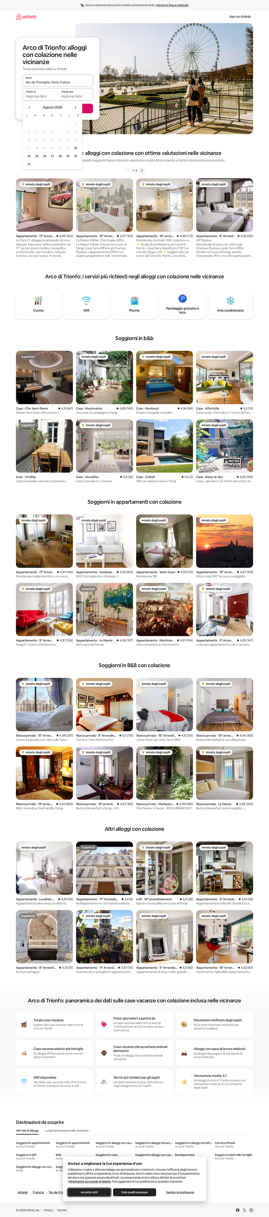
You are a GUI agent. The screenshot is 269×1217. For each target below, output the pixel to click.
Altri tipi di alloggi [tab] (27, 1130)
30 (75, 156)
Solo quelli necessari (134, 1192)
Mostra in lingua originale (172, 5)
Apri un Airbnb (240, 17)
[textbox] (40, 96)
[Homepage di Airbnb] (26, 16)
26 (44, 156)
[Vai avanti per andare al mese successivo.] (75, 107)
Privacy (48, 1210)
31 (29, 164)
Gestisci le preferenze (180, 1192)
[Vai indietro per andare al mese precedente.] (29, 107)
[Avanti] (142, 170)
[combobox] (58, 82)
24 (29, 156)
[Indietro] (127, 170)
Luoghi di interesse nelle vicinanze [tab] (67, 1130)
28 (60, 156)
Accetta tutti (89, 1192)
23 (75, 148)
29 (67, 156)
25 (36, 156)
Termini (62, 1210)
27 (52, 156)
